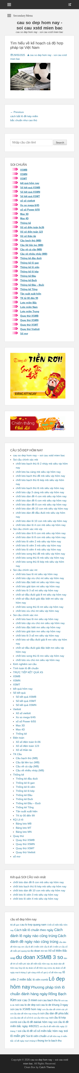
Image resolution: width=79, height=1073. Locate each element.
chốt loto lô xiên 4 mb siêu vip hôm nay (38, 549)
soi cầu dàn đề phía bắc (54, 1013)
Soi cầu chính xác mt (25, 569)
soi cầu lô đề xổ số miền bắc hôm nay (40, 1031)
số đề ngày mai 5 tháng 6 (25, 1041)
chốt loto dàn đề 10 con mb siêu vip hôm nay (42, 508)
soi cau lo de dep (25, 1004)
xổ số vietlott (27, 200)
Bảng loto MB (23, 823)
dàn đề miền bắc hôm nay (38, 964)
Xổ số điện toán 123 (31, 231)
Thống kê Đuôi (28, 280)
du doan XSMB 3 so (39, 957)
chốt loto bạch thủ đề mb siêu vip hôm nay (40, 475)
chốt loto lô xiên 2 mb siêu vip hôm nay (38, 541)
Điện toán (18, 737)
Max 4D (24, 218)
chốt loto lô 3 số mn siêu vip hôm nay (37, 635)
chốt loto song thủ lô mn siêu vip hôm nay (40, 655)
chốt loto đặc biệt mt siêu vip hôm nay (38, 582)
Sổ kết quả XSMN (30, 192)
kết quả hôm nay (29, 183)
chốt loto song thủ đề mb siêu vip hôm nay (40, 553)
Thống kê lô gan (29, 262)
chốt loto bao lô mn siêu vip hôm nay (37, 619)
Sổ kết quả (19, 692)
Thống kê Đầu (28, 276)
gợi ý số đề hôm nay (53, 972)
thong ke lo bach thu (49, 1040)
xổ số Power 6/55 (30, 209)
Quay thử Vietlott (30, 329)
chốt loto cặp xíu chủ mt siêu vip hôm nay (40, 578)
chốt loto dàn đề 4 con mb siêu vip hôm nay (41, 496)
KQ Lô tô (18, 819)
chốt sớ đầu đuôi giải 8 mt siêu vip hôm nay (41, 594)
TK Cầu (17, 754)
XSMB (23, 169)
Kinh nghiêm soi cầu (25, 664)
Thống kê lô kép (29, 271)
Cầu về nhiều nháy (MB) (33, 254)
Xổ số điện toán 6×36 (28, 741)
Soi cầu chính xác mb (25, 459)
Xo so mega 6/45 (29, 205)
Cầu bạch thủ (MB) (30, 240)
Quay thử (18, 836)
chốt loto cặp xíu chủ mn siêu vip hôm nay (40, 623)
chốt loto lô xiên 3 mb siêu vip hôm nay (38, 545)
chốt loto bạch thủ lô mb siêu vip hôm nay (40, 488)
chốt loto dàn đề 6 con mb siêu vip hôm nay (41, 500)
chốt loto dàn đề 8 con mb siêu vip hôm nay (41, 504)
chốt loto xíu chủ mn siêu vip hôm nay (38, 660)
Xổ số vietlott (23, 713)
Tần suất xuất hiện (30, 293)
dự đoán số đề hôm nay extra (39, 968)
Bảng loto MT (23, 827)
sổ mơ (16, 856)
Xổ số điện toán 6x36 (32, 227)
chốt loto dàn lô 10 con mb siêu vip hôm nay (41, 521)
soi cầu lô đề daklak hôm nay (35, 1022)
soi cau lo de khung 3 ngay (52, 1004)
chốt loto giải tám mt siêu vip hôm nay (38, 586)
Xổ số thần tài (28, 236)
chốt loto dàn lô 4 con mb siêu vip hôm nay (41, 525)
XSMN (23, 174)
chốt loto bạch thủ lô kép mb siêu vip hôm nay (39, 886)
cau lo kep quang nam (33, 924)
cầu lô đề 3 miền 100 (34, 947)
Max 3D (24, 214)
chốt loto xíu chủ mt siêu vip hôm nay (37, 610)
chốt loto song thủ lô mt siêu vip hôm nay (39, 606)
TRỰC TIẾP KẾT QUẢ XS (28, 672)
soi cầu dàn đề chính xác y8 (54, 1009)
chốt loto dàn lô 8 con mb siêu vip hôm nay (41, 537)
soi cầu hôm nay (41, 1018)
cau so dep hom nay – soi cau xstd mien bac (39, 455)
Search (60, 142)
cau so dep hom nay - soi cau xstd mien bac (39, 25)
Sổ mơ (24, 333)
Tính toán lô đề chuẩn (26, 668)
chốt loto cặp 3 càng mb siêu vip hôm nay (40, 492)
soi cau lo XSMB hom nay (26, 1009)
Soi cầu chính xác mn (25, 615)
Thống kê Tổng (28, 289)
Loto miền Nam (29, 307)
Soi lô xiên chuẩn (36, 1036)
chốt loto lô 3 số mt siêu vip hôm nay (37, 590)
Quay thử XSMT (29, 324)
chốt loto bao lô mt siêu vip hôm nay (37, 574)
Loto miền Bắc (28, 302)
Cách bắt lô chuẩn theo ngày (33, 930)
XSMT (23, 178)
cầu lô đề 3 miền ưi (52, 947)
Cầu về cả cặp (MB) (31, 249)
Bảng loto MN (24, 831)
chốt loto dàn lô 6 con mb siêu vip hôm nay (41, 533)
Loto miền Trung (29, 311)
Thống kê (25, 223)
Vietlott (17, 709)
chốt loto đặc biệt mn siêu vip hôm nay (38, 627)
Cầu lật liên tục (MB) (31, 245)
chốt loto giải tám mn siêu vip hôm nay (38, 631)
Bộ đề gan (14, 925)
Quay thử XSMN (29, 320)
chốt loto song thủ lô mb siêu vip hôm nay (40, 557)
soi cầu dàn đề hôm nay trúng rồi (25, 1014)
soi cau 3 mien (27, 1000)
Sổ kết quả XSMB (30, 187)
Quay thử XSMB (29, 315)
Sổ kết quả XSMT (30, 196)
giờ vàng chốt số (35, 972)
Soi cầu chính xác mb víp (27, 529)
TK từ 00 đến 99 (29, 298)
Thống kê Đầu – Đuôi (32, 285)
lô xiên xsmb (40, 979)
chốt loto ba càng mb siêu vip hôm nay (38, 471)
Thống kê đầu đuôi (31, 258)
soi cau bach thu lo (49, 1000)
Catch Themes (47, 1067)
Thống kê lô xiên (29, 267)
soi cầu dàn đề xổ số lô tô (21, 1018)
